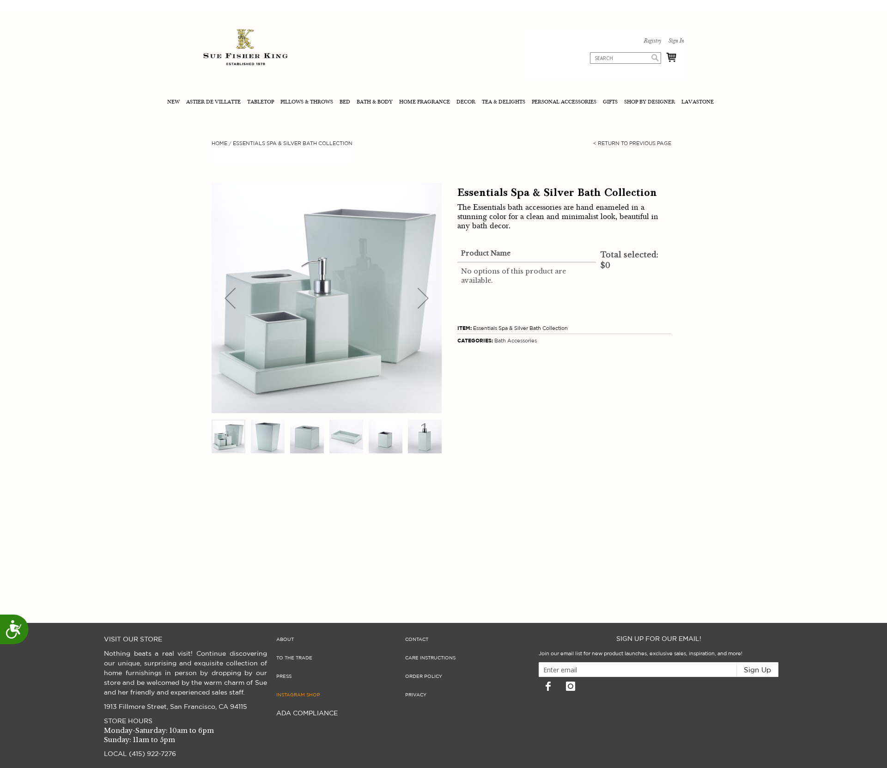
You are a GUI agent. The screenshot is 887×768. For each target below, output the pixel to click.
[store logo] (245, 48)
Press (284, 676)
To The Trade (294, 658)
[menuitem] (174, 103)
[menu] (443, 103)
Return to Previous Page (632, 143)
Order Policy (423, 676)
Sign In (676, 41)
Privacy (415, 695)
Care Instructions (430, 658)
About (285, 639)
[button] (230, 298)
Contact (416, 639)
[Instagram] (570, 686)
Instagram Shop (298, 695)
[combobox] (625, 58)
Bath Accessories (515, 340)
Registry (652, 41)
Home (219, 143)
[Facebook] (548, 686)
